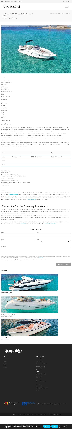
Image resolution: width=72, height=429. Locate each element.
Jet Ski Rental (38, 386)
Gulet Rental (38, 384)
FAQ (4, 365)
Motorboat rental (39, 376)
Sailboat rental (39, 380)
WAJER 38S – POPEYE (7, 337)
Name (2, 232)
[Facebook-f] (36, 369)
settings (7, 427)
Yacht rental (38, 378)
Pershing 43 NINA (7, 292)
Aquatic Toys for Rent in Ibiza (42, 388)
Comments (3, 246)
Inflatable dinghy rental (41, 374)
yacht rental (23, 223)
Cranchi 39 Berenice (8, 315)
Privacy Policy (51, 414)
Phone (2, 239)
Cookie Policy (58, 414)
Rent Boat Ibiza (7, 359)
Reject (54, 426)
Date (38, 239)
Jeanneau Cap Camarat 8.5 (50, 223)
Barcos (55, 13)
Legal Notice (30, 414)
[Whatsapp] (40, 369)
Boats (58, 13)
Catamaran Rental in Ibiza (41, 382)
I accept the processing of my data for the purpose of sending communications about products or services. (25, 259)
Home (51, 13)
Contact (5, 367)
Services (5, 363)
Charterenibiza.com (13, 194)
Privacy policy (41, 257)
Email (38, 232)
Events (5, 361)
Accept (46, 426)
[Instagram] (38, 369)
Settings (63, 426)
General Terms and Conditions (40, 414)
